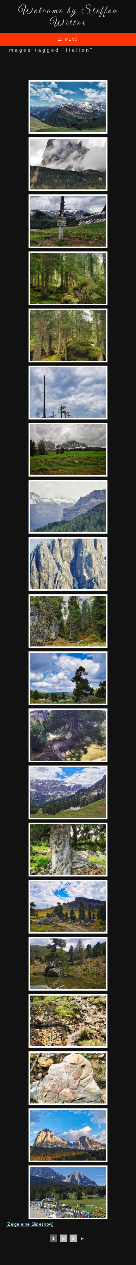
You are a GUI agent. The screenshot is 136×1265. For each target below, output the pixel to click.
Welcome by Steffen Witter (68, 17)
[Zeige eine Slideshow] (30, 1224)
